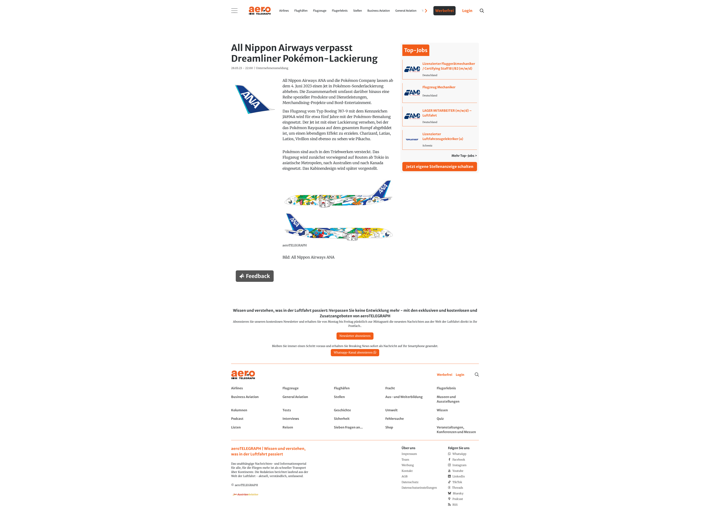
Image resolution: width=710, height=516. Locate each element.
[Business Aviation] (252, 399)
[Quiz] (458, 418)
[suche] (482, 10)
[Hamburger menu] (234, 10)
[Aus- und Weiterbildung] (406, 399)
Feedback (258, 276)
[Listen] (252, 430)
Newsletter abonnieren (355, 336)
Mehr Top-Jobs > (464, 156)
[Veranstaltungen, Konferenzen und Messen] (458, 430)
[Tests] (304, 410)
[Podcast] (252, 418)
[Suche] (477, 375)
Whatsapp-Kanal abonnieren (353, 352)
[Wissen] (458, 410)
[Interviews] (304, 418)
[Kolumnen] (252, 410)
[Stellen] (355, 399)
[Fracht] (406, 388)
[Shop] (406, 430)
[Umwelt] (406, 410)
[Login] (460, 375)
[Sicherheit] (355, 418)
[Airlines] (252, 388)
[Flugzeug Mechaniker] (440, 93)
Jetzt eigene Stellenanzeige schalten (439, 166)
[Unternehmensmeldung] (272, 68)
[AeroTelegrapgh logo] (243, 375)
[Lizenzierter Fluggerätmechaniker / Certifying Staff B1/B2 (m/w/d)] (440, 69)
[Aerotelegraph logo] (260, 10)
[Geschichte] (355, 410)
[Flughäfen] (355, 388)
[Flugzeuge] (304, 388)
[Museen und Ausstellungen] (458, 399)
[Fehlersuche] (406, 418)
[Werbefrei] (444, 375)
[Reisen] (304, 430)
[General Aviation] (304, 399)
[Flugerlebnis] (458, 388)
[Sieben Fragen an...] (355, 430)
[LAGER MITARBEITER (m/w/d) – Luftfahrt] (440, 116)
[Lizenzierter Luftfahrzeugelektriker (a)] (440, 140)
